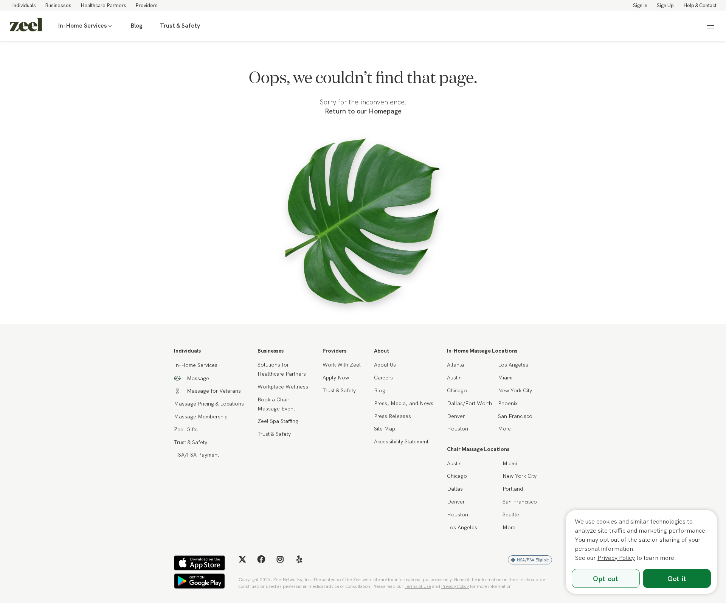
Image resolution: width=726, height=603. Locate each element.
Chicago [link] (457, 390)
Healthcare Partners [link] (103, 5)
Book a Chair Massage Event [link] (276, 404)
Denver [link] (456, 416)
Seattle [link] (511, 514)
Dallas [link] (455, 488)
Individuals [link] (24, 5)
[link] (26, 26)
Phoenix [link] (508, 403)
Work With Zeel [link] (342, 364)
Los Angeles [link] (513, 364)
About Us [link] (385, 364)
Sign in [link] (640, 5)
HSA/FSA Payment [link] (196, 454)
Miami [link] (505, 377)
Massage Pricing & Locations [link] (209, 403)
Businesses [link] (58, 5)
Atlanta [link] (455, 364)
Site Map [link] (384, 428)
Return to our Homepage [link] (363, 111)
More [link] (504, 428)
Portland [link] (513, 488)
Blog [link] (136, 25)
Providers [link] (146, 5)
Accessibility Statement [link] (401, 441)
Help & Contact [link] (700, 5)
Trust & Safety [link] (180, 25)
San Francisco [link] (515, 416)
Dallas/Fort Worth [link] (469, 403)
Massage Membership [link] (201, 416)
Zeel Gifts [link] (186, 429)
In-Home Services (82, 25)
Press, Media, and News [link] (403, 403)
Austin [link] (454, 377)
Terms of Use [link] (418, 586)
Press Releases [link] (392, 416)
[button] (710, 26)
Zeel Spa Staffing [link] (278, 421)
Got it (677, 578)
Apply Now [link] (336, 377)
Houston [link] (457, 428)
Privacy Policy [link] (455, 586)
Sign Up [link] (665, 5)
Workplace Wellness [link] (283, 386)
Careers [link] (383, 377)
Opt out (605, 578)
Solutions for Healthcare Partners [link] (282, 369)
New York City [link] (515, 390)
